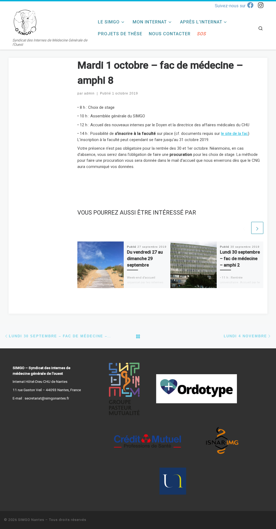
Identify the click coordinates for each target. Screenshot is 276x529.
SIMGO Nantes (31, 520)
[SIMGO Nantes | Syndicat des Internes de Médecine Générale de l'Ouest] (26, 22)
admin (89, 93)
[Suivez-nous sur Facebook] (234, 5)
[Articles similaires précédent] (244, 228)
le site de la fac (234, 133)
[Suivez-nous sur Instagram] (260, 5)
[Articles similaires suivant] (257, 228)
